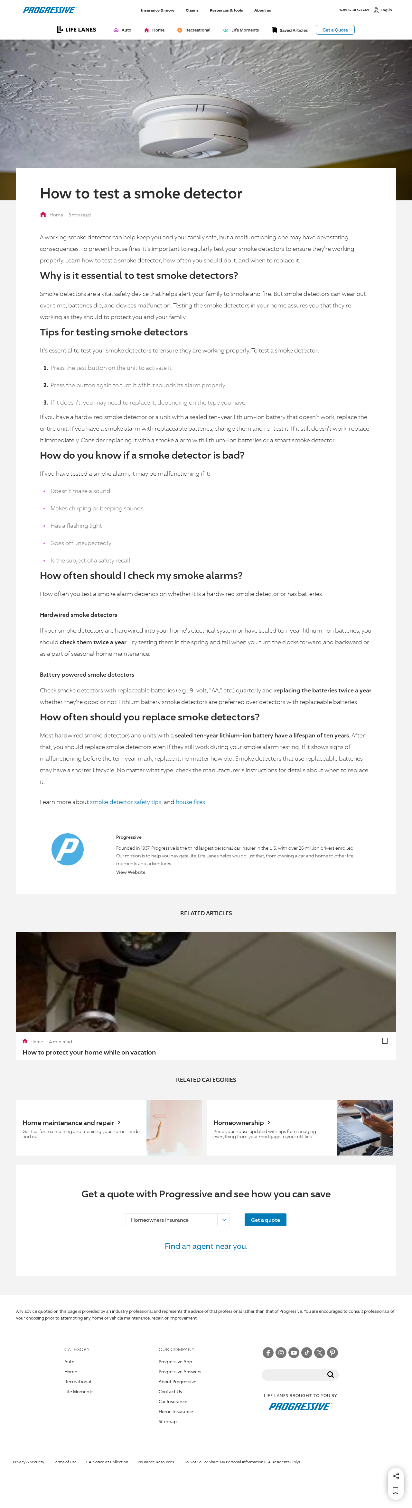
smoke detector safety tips (125, 801)
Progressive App (175, 1361)
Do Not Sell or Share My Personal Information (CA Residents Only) (241, 1461)
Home (56, 214)
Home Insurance (176, 1411)
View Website (130, 872)
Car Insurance (173, 1401)
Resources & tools (226, 9)
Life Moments (78, 1391)
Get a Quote (335, 29)
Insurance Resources (156, 1461)
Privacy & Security (28, 1461)
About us (262, 9)
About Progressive (177, 1381)
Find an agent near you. (206, 1245)
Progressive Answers (180, 1371)
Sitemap (168, 1421)
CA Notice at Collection (107, 1461)
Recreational (77, 1381)
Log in (386, 9)
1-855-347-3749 (354, 9)
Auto (69, 1361)
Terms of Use (65, 1461)
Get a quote (265, 1220)
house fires (190, 801)
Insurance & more (157, 9)
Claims (192, 9)
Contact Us (170, 1391)
